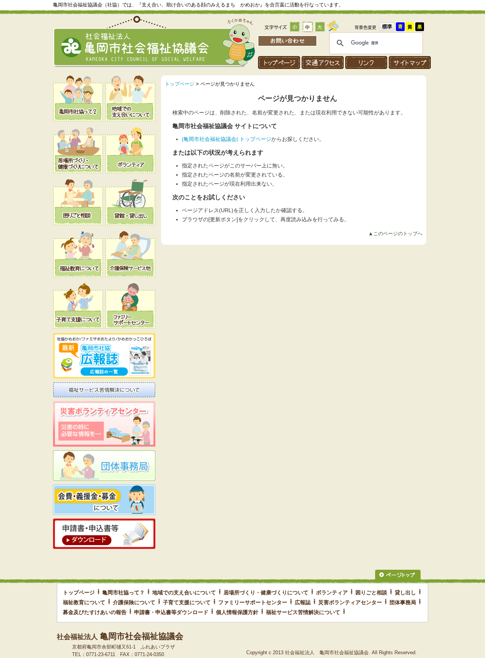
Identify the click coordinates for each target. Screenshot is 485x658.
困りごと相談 (371, 592)
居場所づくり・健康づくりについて (266, 592)
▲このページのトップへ (395, 233)
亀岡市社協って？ (123, 592)
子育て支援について (187, 602)
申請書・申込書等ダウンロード (171, 612)
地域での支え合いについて (184, 592)
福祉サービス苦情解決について (303, 612)
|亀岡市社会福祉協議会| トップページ (226, 139)
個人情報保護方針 (237, 612)
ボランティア (332, 592)
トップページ (179, 84)
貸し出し (405, 592)
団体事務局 (403, 602)
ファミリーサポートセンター (252, 602)
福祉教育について (84, 602)
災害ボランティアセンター (350, 602)
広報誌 (303, 602)
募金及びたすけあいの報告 (95, 612)
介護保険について (134, 602)
